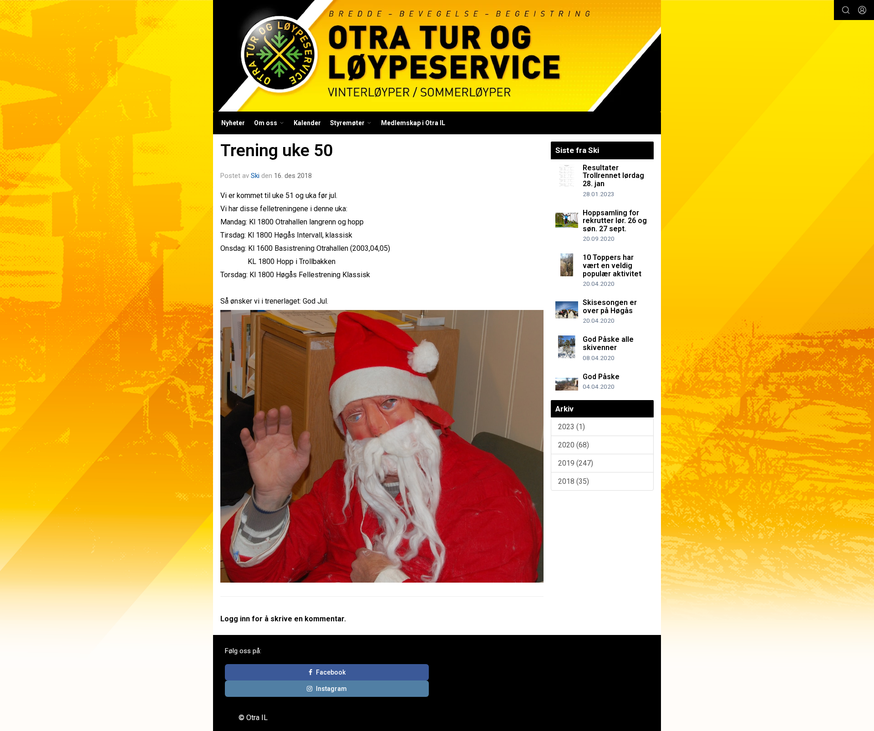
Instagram (331, 688)
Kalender (307, 123)
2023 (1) (571, 426)
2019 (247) (575, 463)
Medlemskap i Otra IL (413, 123)
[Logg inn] (862, 10)
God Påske (601, 376)
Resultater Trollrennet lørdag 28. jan (613, 175)
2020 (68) (573, 445)
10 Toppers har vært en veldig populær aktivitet (612, 265)
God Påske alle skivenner (608, 343)
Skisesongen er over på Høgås (610, 306)
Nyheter (233, 123)
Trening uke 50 (276, 150)
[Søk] (846, 10)
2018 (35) (573, 481)
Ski (255, 176)
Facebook (331, 672)
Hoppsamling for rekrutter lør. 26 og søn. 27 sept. (615, 220)
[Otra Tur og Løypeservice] (437, 56)
